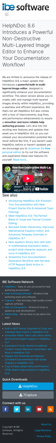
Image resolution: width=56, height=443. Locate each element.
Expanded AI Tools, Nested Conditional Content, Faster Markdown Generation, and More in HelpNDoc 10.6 (28, 349)
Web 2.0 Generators (15, 307)
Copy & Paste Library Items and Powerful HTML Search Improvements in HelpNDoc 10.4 (27, 370)
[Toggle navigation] (6, 14)
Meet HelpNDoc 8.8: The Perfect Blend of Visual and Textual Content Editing (30, 219)
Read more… (20, 159)
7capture (9, 300)
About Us (46, 424)
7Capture (29, 395)
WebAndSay (11, 314)
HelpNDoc (10, 286)
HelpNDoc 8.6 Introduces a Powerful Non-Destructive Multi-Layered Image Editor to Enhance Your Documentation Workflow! (27, 45)
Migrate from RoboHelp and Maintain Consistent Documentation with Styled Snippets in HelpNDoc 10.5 (25, 359)
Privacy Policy (44, 436)
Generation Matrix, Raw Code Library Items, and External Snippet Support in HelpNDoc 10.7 (28, 339)
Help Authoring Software (18, 293)
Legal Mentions (43, 430)
